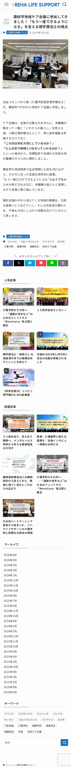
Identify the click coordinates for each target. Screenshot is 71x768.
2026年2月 (10, 570)
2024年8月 (10, 621)
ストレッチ (42, 713)
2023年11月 (11, 641)
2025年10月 (11, 590)
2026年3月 (10, 565)
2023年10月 (11, 646)
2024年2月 (10, 631)
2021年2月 (10, 682)
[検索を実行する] (64, 742)
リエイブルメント (29, 241)
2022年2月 (10, 677)
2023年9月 (10, 651)
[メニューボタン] (6, 4)
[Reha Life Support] (35, 4)
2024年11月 (11, 611)
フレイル (12, 241)
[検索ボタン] (64, 4)
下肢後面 (9, 725)
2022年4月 (10, 672)
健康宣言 (34, 246)
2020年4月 (10, 692)
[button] (8, 263)
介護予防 (8, 246)
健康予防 (21, 246)
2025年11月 (11, 585)
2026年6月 (10, 555)
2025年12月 (11, 580)
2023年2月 (10, 662)
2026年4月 (10, 560)
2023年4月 (10, 656)
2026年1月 (10, 575)
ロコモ (61, 241)
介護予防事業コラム (17, 32)
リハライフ (48, 241)
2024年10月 (11, 616)
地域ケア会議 (49, 246)
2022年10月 (11, 667)
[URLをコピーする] (63, 263)
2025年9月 (10, 595)
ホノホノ (9, 719)
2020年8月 (10, 687)
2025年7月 (10, 601)
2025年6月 (10, 606)
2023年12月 (11, 636)
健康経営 (9, 731)
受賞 (20, 731)
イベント (9, 713)
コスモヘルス (25, 713)
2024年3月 (10, 626)
